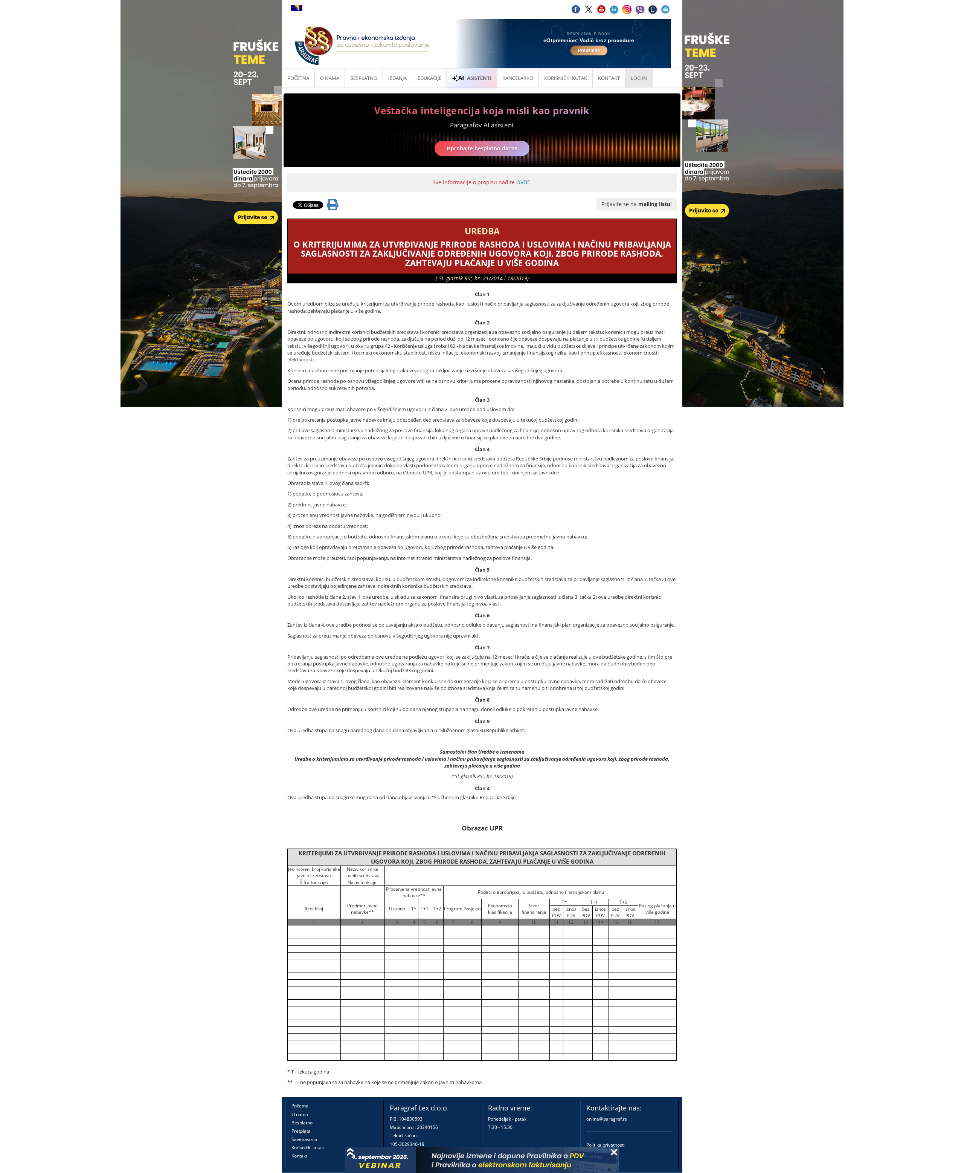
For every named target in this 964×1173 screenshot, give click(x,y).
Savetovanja (304, 1139)
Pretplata (301, 1131)
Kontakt (299, 1156)
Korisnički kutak (307, 1147)
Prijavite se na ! (636, 204)
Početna (298, 78)
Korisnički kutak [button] (565, 78)
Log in (639, 78)
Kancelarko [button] (517, 78)
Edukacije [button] (429, 78)
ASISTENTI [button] (479, 78)
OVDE (523, 182)
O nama (329, 78)
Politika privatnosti (605, 1145)
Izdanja (397, 78)
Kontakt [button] (609, 78)
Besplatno (363, 78)
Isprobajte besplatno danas (482, 148)
